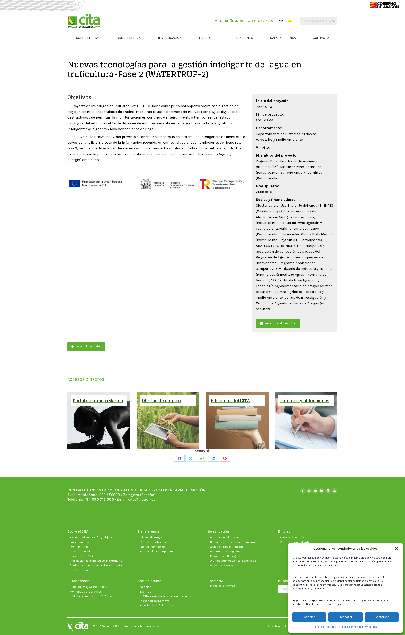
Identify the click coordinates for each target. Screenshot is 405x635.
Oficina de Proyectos (154, 537)
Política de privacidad (350, 626)
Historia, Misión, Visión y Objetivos (93, 537)
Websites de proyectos (225, 565)
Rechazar (345, 617)
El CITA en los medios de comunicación (166, 596)
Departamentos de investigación (232, 542)
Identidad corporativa (155, 601)
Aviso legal (371, 626)
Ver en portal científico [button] (280, 323)
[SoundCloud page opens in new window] (236, 21)
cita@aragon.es (141, 499)
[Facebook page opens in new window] (216, 21)
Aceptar (309, 617)
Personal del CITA (81, 556)
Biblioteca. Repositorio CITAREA (91, 596)
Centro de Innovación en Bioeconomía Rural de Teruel (96, 568)
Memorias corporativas (86, 591)
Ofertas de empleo (292, 537)
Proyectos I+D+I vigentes (227, 556)
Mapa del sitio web (222, 585)
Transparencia (80, 542)
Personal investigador (225, 551)
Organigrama (79, 547)
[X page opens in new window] (221, 21)
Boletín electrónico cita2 (157, 605)
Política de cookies (325, 626)
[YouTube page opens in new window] (226, 21)
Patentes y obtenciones (156, 542)
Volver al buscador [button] (88, 346)
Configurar (381, 617)
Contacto (216, 581)
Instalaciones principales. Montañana (96, 561)
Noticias (145, 587)
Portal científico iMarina (226, 537)
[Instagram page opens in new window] (231, 21)
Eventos (145, 591)
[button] (396, 548)
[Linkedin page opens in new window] (241, 21)
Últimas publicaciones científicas (233, 561)
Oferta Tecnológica (153, 547)
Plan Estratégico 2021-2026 (88, 587)
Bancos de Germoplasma (157, 551)
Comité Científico (81, 551)
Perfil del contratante (295, 542)
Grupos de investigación (226, 547)
